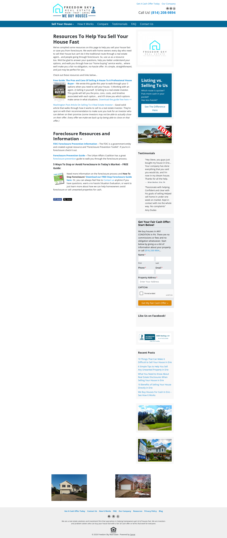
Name (142, 254)
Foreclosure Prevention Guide (69, 155)
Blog (161, 511)
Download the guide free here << (115, 99)
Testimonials (119, 24)
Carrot (132, 534)
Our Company (169, 3)
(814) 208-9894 (163, 12)
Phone (142, 267)
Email (159, 267)
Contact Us (146, 24)
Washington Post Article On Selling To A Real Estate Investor (83, 104)
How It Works (85, 24)
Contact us (109, 180)
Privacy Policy (150, 511)
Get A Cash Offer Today (148, 3)
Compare (102, 24)
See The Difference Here (155, 108)
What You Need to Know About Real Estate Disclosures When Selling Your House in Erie (153, 377)
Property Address (147, 277)
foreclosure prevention (64, 158)
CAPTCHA (143, 287)
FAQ (133, 24)
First (140, 263)
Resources (137, 511)
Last (157, 263)
